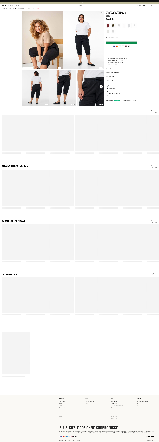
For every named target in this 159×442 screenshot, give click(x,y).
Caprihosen (108, 52)
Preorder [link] (34, 8)
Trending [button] (14, 8)
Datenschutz (61, 440)
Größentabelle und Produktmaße (112, 72)
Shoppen (4, 5)
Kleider (60, 411)
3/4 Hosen (113, 52)
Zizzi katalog (139, 405)
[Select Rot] (108, 25)
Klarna (112, 414)
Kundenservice (114, 401)
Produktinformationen (110, 68)
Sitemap (78, 440)
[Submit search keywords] (138, 5)
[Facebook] (149, 436)
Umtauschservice (114, 403)
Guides (17, 5)
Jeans (60, 416)
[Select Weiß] (123, 25)
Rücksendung (113, 407)
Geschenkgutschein (114, 411)
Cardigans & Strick (62, 409)
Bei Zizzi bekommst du (110, 56)
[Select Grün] (113, 25)
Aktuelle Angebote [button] (21, 8)
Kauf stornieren (114, 418)
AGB (65, 440)
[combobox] (142, 5)
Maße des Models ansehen (27, 68)
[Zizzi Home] (79, 5)
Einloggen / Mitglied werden (90, 401)
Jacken (60, 405)
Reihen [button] (29, 8)
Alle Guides (113, 409)
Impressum (73, 440)
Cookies (69, 440)
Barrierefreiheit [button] (114, 416)
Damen (107, 11)
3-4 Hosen (118, 11)
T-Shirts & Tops (62, 401)
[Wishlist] (102, 12)
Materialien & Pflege (110, 76)
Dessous (60, 414)
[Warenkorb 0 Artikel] (156, 5)
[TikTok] (151, 436)
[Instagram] (147, 436)
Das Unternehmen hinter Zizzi (142, 401)
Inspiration (10, 5)
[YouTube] (153, 436)
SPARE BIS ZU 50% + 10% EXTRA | (79, 2)
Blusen (60, 403)
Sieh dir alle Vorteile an (89, 403)
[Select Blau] (129, 25)
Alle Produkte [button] (4, 8)
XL (110, 40)
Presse (138, 403)
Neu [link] (10, 8)
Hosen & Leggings (112, 11)
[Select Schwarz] (118, 25)
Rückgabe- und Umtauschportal (117, 405)
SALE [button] (38, 8)
